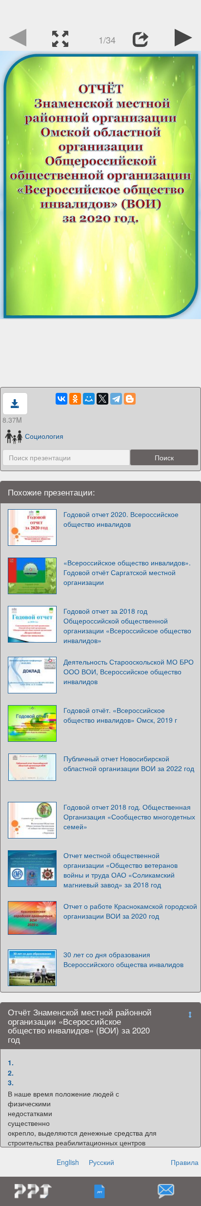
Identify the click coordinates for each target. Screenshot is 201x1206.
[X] (102, 399)
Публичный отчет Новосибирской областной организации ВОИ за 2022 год (128, 763)
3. (11, 1082)
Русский (101, 1162)
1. (11, 1062)
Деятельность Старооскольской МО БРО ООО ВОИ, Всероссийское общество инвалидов (128, 671)
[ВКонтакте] (61, 399)
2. (11, 1072)
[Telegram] (116, 399)
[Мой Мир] (89, 399)
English (68, 1162)
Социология (44, 436)
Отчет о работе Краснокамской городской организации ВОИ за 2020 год (130, 911)
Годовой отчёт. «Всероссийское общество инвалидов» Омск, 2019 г (120, 715)
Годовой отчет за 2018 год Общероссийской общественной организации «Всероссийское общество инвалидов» (127, 625)
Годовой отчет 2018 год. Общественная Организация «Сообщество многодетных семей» (129, 816)
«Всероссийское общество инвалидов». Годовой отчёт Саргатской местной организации (127, 572)
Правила (185, 1162)
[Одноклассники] (75, 399)
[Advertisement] (100, 12)
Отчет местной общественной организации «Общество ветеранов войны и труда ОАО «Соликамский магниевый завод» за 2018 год (120, 869)
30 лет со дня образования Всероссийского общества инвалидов (123, 959)
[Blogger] (130, 399)
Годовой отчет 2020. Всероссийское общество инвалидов (121, 519)
